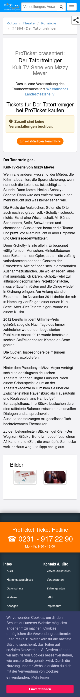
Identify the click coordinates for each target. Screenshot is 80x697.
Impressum (54, 606)
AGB (10, 571)
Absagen (12, 606)
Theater (29, 23)
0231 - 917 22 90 (44, 538)
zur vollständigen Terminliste (40, 141)
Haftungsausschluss (20, 579)
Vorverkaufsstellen (58, 571)
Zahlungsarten (56, 588)
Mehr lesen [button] (40, 677)
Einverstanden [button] (40, 689)
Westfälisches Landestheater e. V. (46, 91)
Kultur (12, 23)
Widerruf (12, 597)
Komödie (48, 23)
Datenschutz (15, 588)
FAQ (49, 597)
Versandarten (55, 579)
